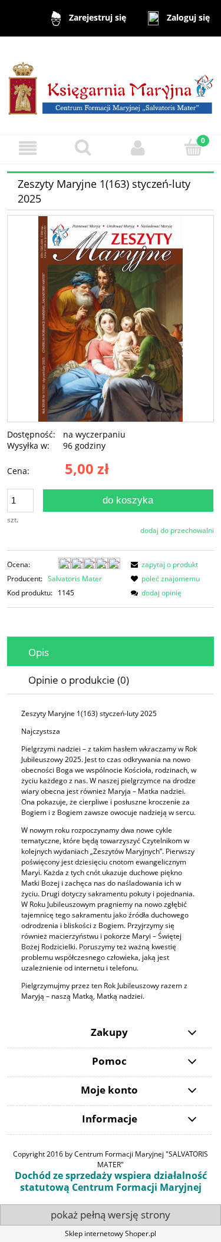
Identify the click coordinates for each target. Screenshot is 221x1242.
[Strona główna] (110, 85)
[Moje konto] (138, 147)
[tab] (110, 652)
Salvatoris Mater (75, 579)
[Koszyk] (193, 147)
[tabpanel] (110, 855)
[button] (27, 147)
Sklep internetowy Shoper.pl (110, 1233)
